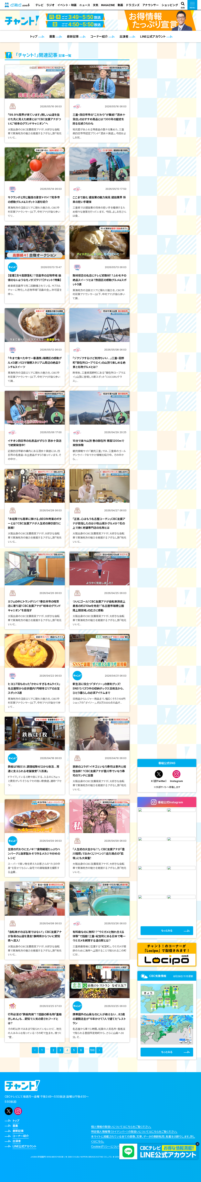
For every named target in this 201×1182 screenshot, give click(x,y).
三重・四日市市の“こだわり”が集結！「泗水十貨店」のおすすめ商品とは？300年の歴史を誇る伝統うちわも (99, 119)
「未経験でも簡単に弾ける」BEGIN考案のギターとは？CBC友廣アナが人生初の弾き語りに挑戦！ (34, 523)
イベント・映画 (67, 5)
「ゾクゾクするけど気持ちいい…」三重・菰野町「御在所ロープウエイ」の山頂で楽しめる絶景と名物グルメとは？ (99, 362)
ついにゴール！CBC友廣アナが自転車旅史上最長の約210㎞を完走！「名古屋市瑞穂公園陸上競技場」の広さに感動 (99, 606)
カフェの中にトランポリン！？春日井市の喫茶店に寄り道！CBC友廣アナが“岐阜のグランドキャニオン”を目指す (34, 606)
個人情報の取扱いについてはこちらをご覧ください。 (121, 1126)
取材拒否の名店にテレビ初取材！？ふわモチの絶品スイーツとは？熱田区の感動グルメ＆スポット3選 (99, 280)
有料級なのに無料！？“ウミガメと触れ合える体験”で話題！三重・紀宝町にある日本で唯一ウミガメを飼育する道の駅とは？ (99, 936)
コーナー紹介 (21, 1136)
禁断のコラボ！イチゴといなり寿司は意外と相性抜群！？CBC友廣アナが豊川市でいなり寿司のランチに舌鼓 (99, 771)
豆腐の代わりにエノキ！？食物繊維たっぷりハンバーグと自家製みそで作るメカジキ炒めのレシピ (34, 854)
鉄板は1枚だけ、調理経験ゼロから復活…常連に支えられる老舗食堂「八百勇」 (33, 769)
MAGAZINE (108, 5)
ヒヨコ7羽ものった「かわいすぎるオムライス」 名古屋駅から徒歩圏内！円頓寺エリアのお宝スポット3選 (35, 688)
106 (92, 1050)
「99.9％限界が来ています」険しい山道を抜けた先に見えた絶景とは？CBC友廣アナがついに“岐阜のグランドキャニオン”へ (34, 119)
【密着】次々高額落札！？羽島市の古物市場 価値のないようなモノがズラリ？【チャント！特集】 (34, 277)
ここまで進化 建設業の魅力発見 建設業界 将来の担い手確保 (99, 199)
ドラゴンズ (133, 5)
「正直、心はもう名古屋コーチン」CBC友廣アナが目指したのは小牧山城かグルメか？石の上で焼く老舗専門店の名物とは (99, 523)
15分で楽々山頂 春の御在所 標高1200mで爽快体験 (98, 443)
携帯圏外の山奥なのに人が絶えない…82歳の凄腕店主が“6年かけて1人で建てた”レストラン (99, 1019)
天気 (95, 5)
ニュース (84, 5)
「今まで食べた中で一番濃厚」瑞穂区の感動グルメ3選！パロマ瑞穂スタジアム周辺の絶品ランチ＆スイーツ (35, 362)
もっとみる (167, 930)
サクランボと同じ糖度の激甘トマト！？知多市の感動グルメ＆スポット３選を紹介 (34, 199)
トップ (16, 1120)
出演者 (17, 1141)
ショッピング (170, 5)
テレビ (39, 5)
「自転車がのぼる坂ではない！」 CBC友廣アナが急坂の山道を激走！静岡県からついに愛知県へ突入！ (35, 936)
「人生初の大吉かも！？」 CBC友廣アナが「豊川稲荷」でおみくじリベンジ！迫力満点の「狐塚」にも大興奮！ (99, 854)
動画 (120, 5)
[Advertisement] (166, 728)
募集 (15, 1125)
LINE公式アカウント (24, 1146)
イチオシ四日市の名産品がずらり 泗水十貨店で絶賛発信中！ (34, 443)
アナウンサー (150, 5)
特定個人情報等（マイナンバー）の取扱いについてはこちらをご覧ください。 (134, 1131)
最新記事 (18, 1130)
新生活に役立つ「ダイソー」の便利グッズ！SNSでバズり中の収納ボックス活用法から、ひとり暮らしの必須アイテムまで (98, 688)
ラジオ (50, 5)
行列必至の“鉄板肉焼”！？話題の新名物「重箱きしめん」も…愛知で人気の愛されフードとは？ (35, 1019)
